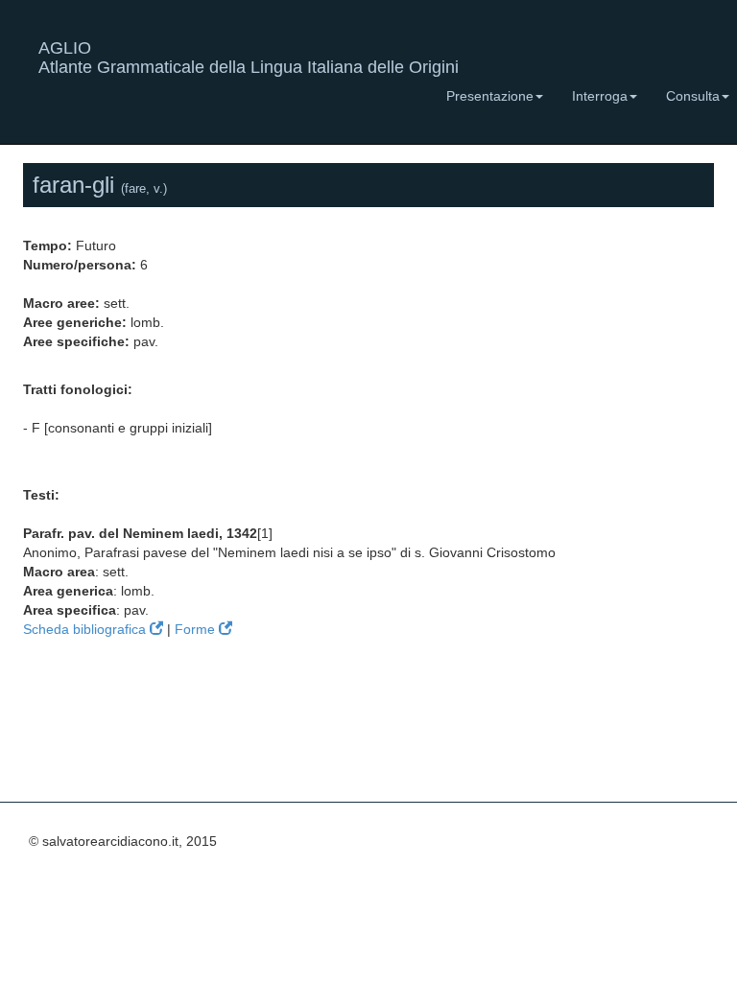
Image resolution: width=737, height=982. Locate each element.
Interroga (600, 96)
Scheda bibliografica (86, 629)
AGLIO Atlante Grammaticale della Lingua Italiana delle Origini (248, 55)
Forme (197, 629)
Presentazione (490, 96)
